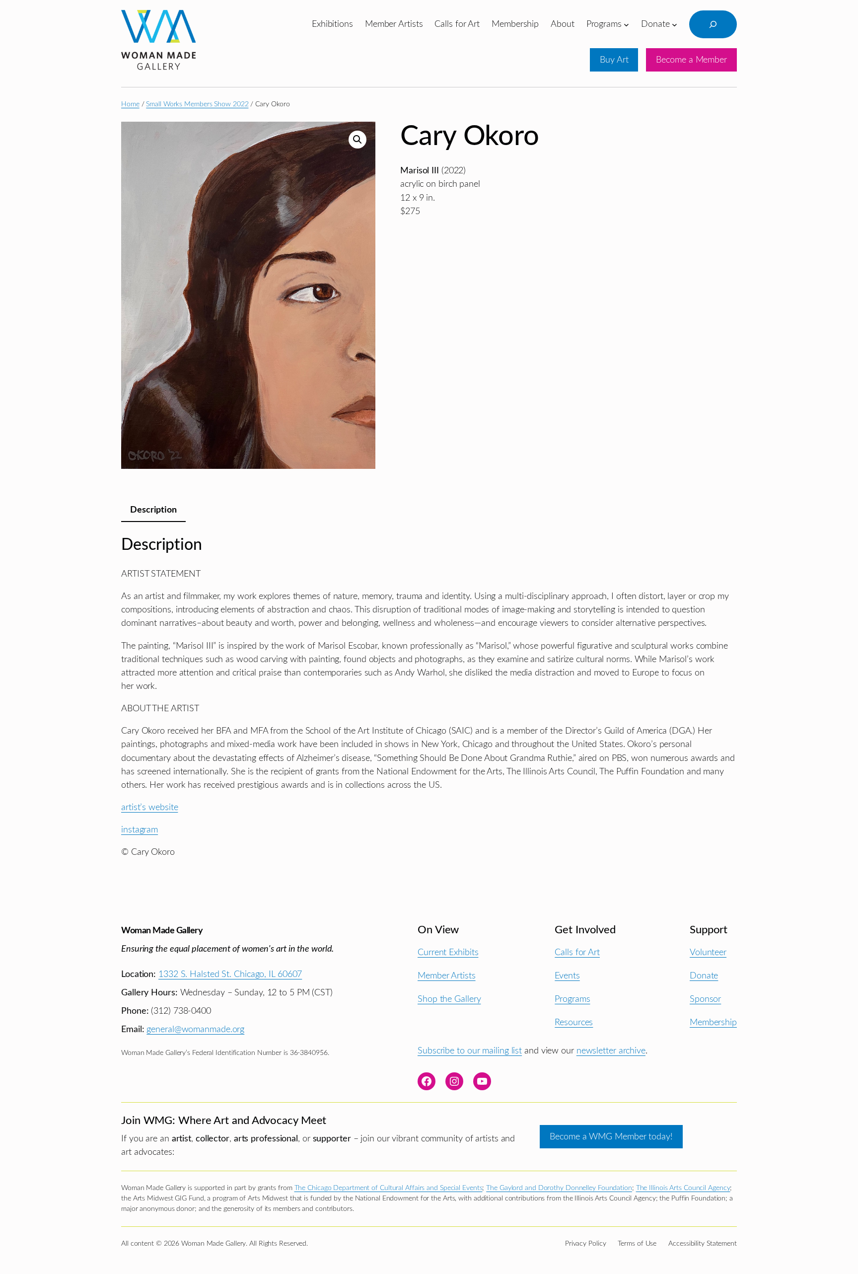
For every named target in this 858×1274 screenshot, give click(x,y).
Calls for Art (577, 952)
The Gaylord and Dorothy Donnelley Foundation (559, 1188)
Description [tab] (153, 510)
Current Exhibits (448, 952)
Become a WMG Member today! (611, 1136)
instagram (139, 829)
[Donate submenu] (674, 24)
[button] (357, 140)
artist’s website (149, 807)
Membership (713, 1022)
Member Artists (447, 975)
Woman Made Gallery (162, 930)
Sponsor (705, 999)
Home (130, 104)
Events (567, 975)
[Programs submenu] (626, 24)
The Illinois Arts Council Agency (683, 1188)
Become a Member (691, 60)
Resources (574, 1022)
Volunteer (708, 952)
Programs (572, 999)
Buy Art (614, 60)
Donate (704, 975)
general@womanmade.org (195, 1029)
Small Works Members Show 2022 (197, 104)
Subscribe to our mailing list (470, 1050)
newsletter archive (610, 1050)
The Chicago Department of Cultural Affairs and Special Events (388, 1188)
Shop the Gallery (449, 999)
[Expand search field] (713, 24)
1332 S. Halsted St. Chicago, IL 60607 (230, 974)
